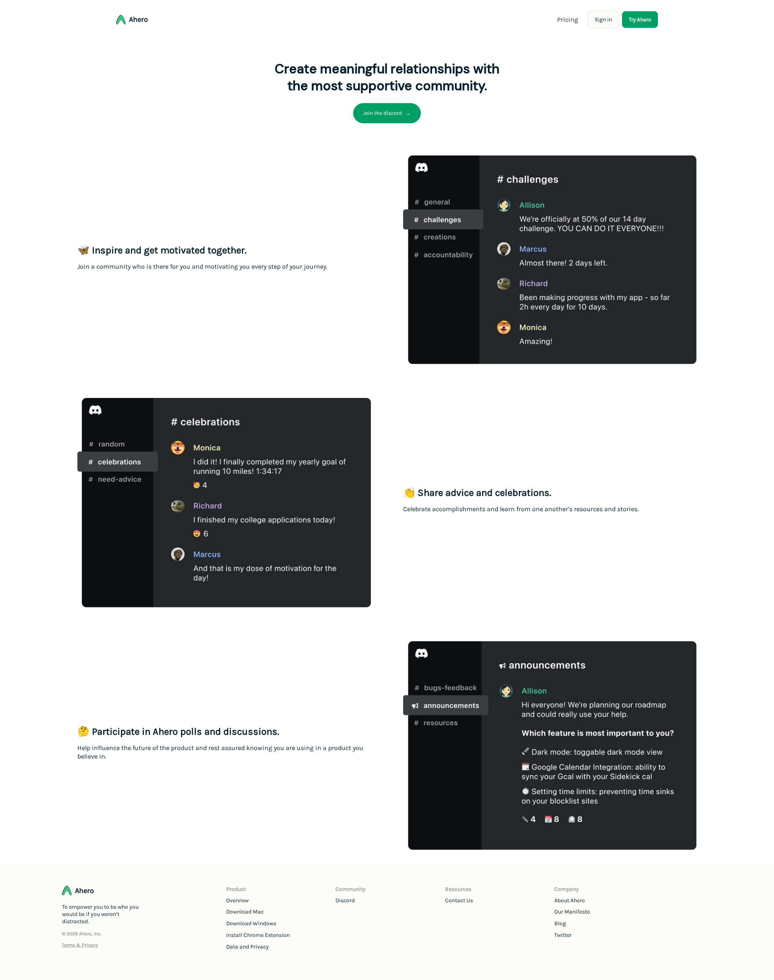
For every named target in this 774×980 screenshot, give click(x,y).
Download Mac (245, 911)
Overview (237, 900)
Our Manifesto (572, 911)
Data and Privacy (247, 946)
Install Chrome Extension (258, 935)
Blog (560, 923)
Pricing (567, 19)
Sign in (603, 19)
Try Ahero (640, 20)
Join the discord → (387, 113)
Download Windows (251, 923)
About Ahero (569, 900)
